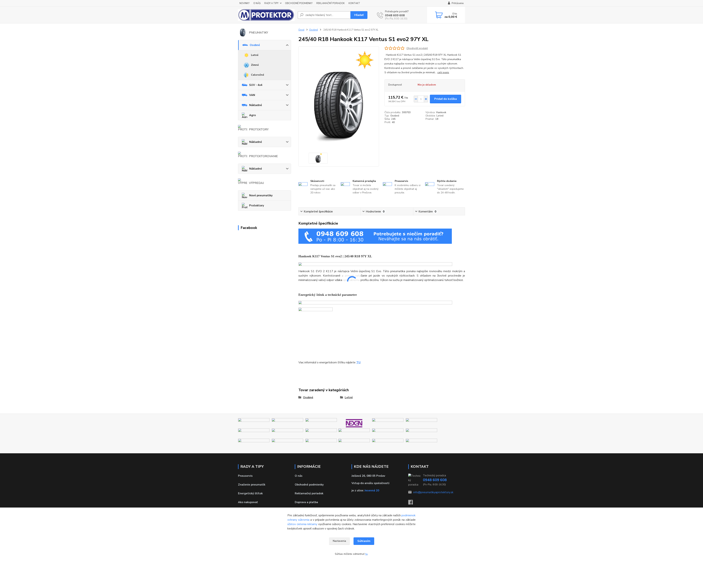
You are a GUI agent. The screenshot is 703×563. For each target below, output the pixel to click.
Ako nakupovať (248, 502)
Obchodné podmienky (309, 484)
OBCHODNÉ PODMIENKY (299, 3)
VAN (252, 95)
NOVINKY (244, 3)
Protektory (256, 205)
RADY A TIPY (271, 3)
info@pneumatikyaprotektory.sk (433, 492)
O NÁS (257, 3)
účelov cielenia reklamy (302, 524)
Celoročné (257, 75)
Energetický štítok (250, 493)
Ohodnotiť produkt (417, 48)
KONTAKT (354, 3)
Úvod (301, 30)
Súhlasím (363, 541)
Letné (254, 55)
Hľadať (359, 15)
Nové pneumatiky (261, 195)
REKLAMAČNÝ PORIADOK (330, 3)
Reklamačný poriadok (309, 493)
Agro (252, 115)
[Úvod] (266, 15)
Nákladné (255, 105)
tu (366, 554)
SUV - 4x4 (255, 85)
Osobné (255, 45)
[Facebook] (412, 503)
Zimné (255, 65)
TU (358, 362)
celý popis (443, 72)
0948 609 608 (395, 15)
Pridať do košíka (445, 99)
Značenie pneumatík (251, 484)
